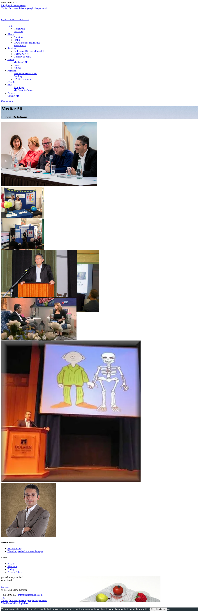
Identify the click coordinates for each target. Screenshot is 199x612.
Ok (152, 609)
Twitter (4, 8)
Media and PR (21, 62)
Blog (9, 84)
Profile (17, 40)
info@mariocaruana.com (13, 5)
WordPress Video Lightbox (14, 603)
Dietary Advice (21, 54)
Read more (161, 609)
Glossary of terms (22, 56)
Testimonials (20, 45)
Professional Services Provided (29, 51)
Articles (17, 68)
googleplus (32, 8)
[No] (168, 609)
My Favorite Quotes (23, 90)
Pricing (10, 569)
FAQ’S (11, 82)
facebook (13, 8)
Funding (18, 76)
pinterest (42, 8)
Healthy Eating (14, 548)
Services (11, 48)
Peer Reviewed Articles (25, 73)
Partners (11, 93)
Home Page (19, 28)
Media (10, 59)
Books (17, 65)
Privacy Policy (14, 572)
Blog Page (19, 87)
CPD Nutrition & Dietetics (27, 42)
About (10, 34)
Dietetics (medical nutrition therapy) (25, 551)
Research (11, 70)
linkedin (22, 8)
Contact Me (13, 95)
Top (3, 597)
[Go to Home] (39, 13)
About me (18, 37)
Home (10, 26)
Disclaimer (5, 587)
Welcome (18, 31)
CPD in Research (22, 79)
